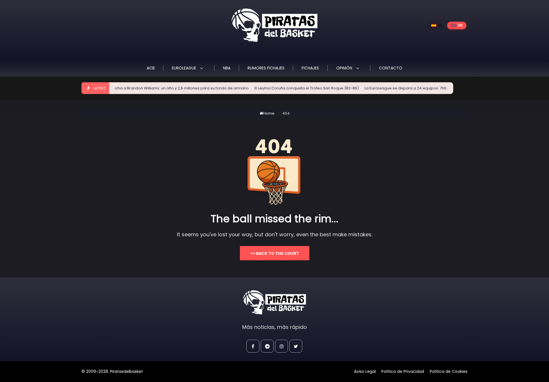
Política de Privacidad (402, 371)
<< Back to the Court (274, 253)
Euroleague (184, 68)
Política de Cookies (449, 371)
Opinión (344, 68)
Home (268, 113)
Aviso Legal (365, 371)
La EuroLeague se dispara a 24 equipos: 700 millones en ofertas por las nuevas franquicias (441, 88)
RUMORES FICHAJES (266, 68)
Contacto (390, 68)
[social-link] (252, 346)
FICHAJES (310, 68)
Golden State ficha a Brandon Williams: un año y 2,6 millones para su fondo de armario (161, 88)
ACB (151, 68)
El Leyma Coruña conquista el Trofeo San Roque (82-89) (299, 88)
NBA (226, 68)
